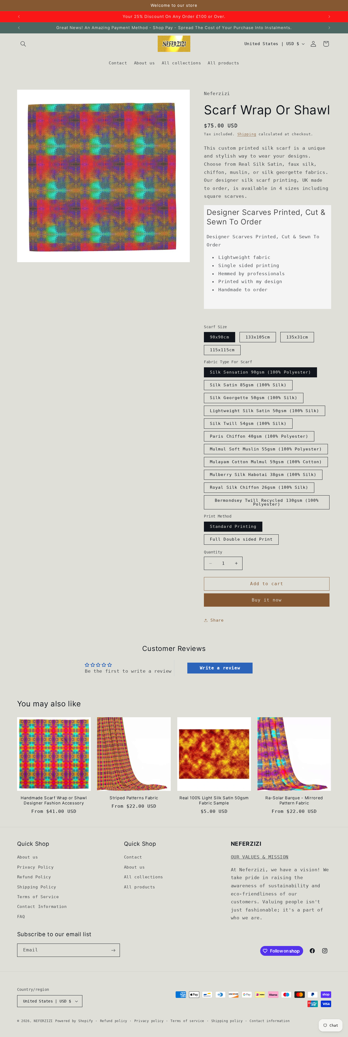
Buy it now (267, 600)
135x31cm (297, 337)
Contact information (270, 1021)
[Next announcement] (329, 16)
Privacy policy (149, 1021)
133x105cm (258, 337)
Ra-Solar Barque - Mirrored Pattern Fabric (294, 800)
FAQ (21, 916)
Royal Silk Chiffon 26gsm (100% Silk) (259, 487)
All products (140, 887)
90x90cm (219, 337)
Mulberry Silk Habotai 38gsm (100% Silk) (263, 474)
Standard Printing (233, 526)
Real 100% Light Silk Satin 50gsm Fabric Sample (214, 800)
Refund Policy (34, 877)
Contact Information (42, 906)
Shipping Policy (36, 887)
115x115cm (222, 349)
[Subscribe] (113, 950)
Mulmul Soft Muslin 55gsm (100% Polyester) (266, 449)
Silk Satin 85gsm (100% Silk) (248, 385)
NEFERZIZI (43, 1021)
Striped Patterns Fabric (134, 797)
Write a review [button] (220, 668)
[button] (23, 43)
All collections (143, 877)
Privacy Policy (35, 867)
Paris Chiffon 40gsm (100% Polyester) (259, 436)
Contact (133, 857)
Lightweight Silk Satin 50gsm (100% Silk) (264, 410)
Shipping (246, 134)
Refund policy (114, 1021)
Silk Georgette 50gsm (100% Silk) (253, 398)
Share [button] (216, 620)
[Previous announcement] (19, 16)
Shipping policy (227, 1021)
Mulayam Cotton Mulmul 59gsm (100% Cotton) (266, 461)
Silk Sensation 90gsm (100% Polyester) (260, 372)
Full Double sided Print (241, 539)
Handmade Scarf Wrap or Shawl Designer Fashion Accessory (54, 800)
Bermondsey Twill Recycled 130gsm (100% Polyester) (267, 502)
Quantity (213, 552)
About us (27, 857)
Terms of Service (38, 896)
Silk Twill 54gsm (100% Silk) (248, 423)
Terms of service (187, 1021)
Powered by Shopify (74, 1021)
